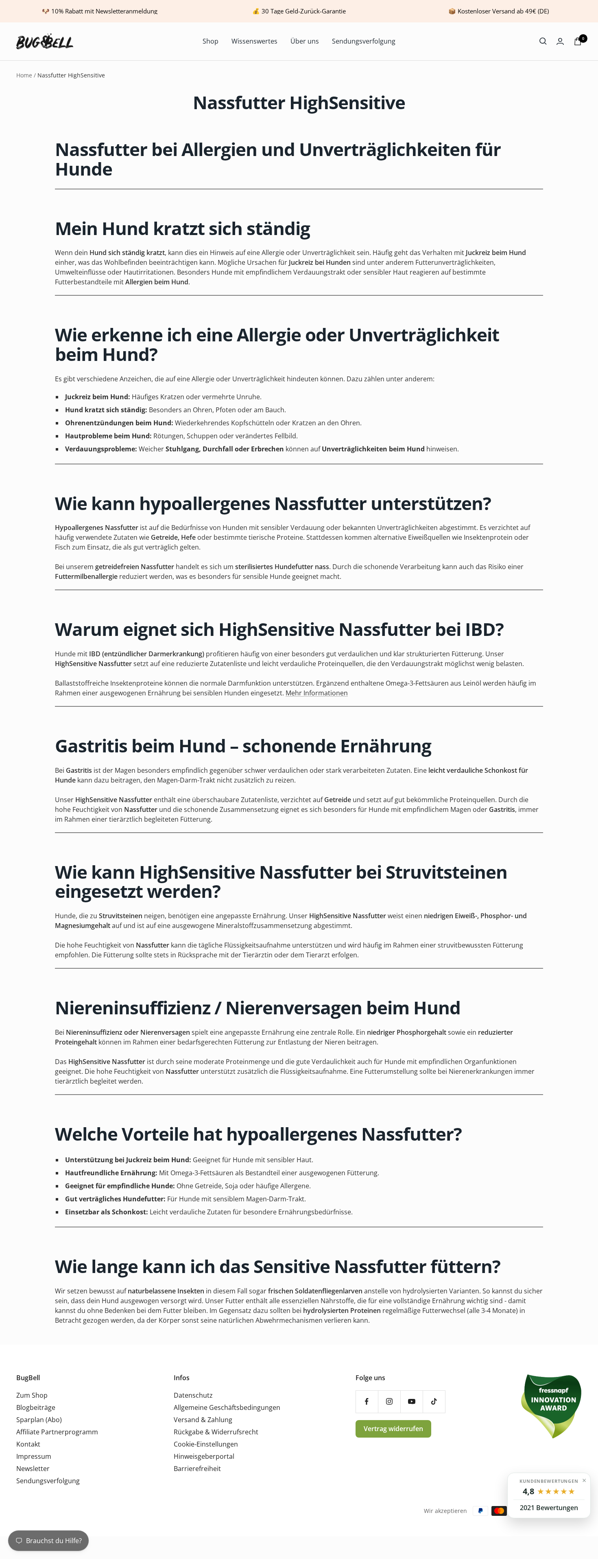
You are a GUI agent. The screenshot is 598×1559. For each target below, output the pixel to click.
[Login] (560, 41)
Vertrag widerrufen (393, 1428)
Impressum (33, 1456)
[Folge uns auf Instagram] (389, 1401)
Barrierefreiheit (197, 1468)
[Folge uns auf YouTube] (411, 1401)
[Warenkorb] (578, 41)
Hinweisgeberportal (204, 1456)
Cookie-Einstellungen (206, 1444)
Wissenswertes (254, 41)
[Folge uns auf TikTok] (434, 1401)
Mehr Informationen (317, 692)
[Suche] (543, 41)
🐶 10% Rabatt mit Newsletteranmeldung (99, 11)
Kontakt (28, 1444)
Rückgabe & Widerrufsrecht (216, 1431)
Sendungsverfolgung (363, 41)
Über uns (304, 41)
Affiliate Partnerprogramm (57, 1431)
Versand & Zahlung (203, 1419)
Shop (210, 41)
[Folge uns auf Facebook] (367, 1401)
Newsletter (33, 1468)
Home (24, 75)
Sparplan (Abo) (39, 1419)
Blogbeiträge (35, 1407)
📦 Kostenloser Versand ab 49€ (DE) (498, 11)
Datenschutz (193, 1395)
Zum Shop (32, 1395)
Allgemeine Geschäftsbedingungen (227, 1407)
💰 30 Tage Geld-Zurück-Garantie (299, 11)
